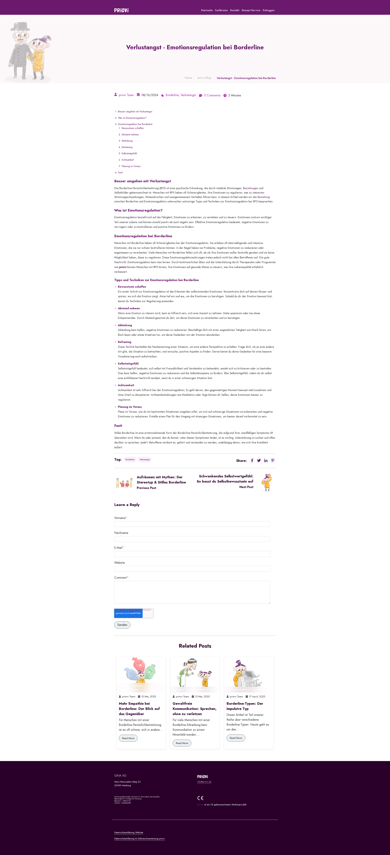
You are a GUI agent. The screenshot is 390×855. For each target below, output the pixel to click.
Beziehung (263, 197)
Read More (128, 738)
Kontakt (234, 10)
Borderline (172, 95)
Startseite (207, 10)
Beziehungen (250, 188)
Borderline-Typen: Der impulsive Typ (245, 706)
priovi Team (126, 95)
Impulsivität (258, 689)
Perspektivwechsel (129, 689)
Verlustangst (188, 95)
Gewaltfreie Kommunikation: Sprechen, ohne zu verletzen (194, 708)
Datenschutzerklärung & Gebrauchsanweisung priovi (139, 838)
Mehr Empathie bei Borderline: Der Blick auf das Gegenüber (139, 708)
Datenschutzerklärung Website (128, 832)
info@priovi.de (204, 781)
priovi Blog (204, 78)
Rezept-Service (251, 10)
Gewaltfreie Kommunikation (200, 689)
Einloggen (269, 10)
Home (188, 78)
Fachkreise (221, 10)
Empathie (137, 686)
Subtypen (244, 689)
